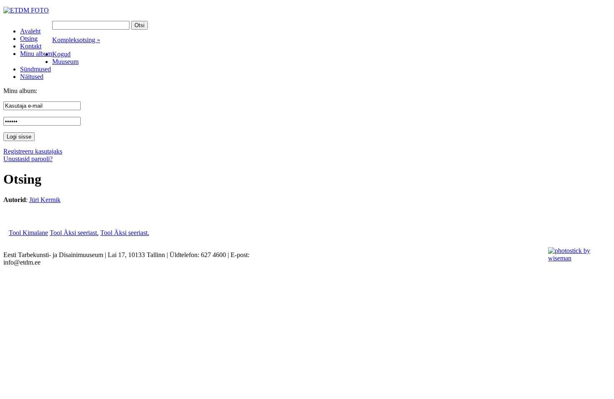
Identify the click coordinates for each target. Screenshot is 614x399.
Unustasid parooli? (28, 158)
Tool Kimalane (28, 232)
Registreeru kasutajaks (32, 151)
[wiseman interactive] (576, 258)
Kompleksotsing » (76, 39)
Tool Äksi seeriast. (74, 232)
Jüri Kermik (45, 199)
